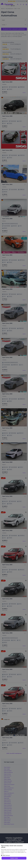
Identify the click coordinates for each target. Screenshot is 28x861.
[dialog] (14, 852)
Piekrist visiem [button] (14, 858)
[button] (14, 855)
